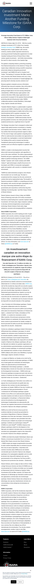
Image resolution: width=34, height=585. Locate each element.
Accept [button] (13, 581)
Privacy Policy (24, 573)
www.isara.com (24, 241)
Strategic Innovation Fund (8, 47)
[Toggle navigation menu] (31, 3)
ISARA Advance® (8, 545)
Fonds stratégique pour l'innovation (17, 279)
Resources (27, 547)
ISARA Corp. (28, 284)
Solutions (5, 542)
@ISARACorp (8, 244)
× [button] (30, 570)
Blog (25, 542)
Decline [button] (20, 581)
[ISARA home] (6, 3)
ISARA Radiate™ (7, 547)
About (25, 545)
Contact (5, 555)
